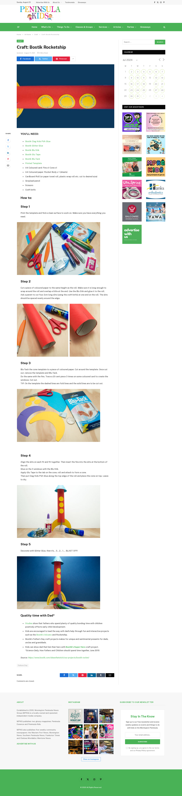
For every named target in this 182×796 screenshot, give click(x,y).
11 (143, 78)
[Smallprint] (132, 189)
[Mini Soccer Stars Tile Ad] (155, 144)
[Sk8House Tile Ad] (132, 122)
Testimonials (70, 2)
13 (156, 78)
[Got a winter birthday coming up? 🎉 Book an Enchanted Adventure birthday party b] (91, 731)
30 (131, 96)
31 (138, 96)
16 (131, 84)
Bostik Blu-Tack (32, 159)
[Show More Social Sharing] (73, 59)
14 (162, 78)
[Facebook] (8, 140)
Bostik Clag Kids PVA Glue (37, 141)
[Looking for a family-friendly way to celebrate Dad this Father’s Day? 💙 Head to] (75, 716)
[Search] (164, 27)
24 (137, 90)
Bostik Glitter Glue (34, 145)
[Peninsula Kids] (40, 14)
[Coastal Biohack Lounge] (132, 144)
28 (162, 90)
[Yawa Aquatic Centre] (155, 212)
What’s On (46, 27)
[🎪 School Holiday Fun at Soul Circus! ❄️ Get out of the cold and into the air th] (91, 747)
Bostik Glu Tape (32, 154)
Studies (28, 623)
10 (138, 78)
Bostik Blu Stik (32, 150)
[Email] (8, 165)
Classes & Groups (84, 27)
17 (138, 84)
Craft (20, 41)
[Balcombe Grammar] (132, 212)
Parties (130, 27)
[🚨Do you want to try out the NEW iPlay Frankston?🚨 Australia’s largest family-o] (75, 731)
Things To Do (63, 27)
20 (156, 84)
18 (144, 84)
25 (144, 90)
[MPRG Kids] (155, 167)
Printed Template (33, 163)
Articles (117, 27)
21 (162, 84)
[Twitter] (8, 146)
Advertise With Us (43, 2)
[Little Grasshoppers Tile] (132, 167)
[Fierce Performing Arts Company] (155, 122)
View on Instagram (91, 759)
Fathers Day (22, 665)
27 (156, 90)
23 (131, 90)
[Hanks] (155, 189)
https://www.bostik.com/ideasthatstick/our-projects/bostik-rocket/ (58, 657)
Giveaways (82, 2)
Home (34, 27)
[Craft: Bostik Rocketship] (65, 96)
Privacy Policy (141, 750)
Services (103, 27)
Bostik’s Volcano (44, 634)
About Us (56, 2)
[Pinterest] (8, 159)
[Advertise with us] (132, 234)
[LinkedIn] (8, 152)
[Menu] (18, 27)
